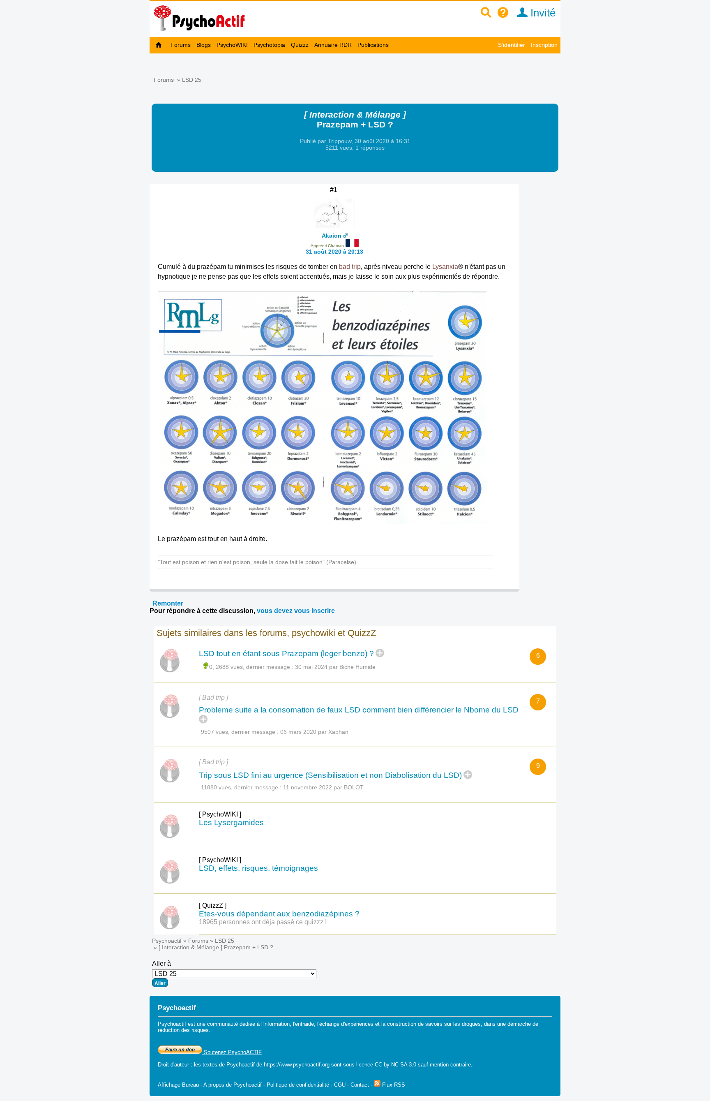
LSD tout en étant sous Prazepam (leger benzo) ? (286, 653)
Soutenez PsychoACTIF (232, 1052)
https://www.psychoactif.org (297, 1065)
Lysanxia (445, 266)
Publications (373, 45)
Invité (542, 13)
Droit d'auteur (173, 1065)
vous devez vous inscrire (296, 610)
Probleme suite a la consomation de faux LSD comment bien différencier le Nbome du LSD (359, 709)
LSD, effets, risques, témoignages (258, 868)
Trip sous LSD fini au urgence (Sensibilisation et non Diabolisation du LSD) (330, 775)
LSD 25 (191, 79)
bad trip (350, 266)
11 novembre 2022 (307, 787)
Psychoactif (167, 940)
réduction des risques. (184, 1030)
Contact (359, 1085)
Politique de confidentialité (298, 1085)
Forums (181, 45)
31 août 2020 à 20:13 (334, 251)
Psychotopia (269, 45)
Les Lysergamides (231, 822)
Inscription (544, 45)
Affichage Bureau (178, 1085)
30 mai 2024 (311, 667)
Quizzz (300, 45)
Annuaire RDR (333, 45)
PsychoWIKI (232, 45)
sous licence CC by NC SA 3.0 (379, 1065)
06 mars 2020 (298, 732)
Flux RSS (392, 1085)
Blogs (203, 45)
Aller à (161, 963)
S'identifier (511, 45)
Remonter (167, 603)
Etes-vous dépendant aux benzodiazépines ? (279, 913)
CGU (340, 1085)
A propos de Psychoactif (232, 1085)
